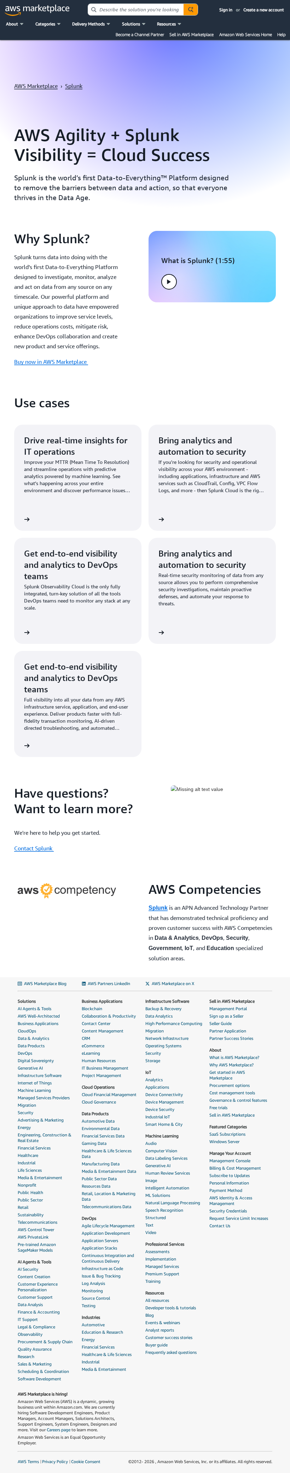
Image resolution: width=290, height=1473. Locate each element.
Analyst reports (159, 1330)
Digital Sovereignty (36, 1060)
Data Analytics (159, 1016)
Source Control (96, 1298)
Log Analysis (93, 1283)
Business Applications (38, 1023)
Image (151, 1180)
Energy (24, 1127)
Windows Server (224, 1141)
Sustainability (31, 1214)
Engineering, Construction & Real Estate (44, 1137)
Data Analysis (30, 1304)
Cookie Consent (85, 1461)
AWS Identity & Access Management (230, 1200)
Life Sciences (30, 1170)
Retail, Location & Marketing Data (108, 1196)
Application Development (106, 1233)
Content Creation (34, 1276)
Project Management (101, 1075)
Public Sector (30, 1200)
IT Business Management (105, 1068)
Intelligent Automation (167, 1187)
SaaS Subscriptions (227, 1134)
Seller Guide (220, 1023)
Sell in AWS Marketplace (191, 34)
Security (25, 1112)
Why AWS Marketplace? (231, 1064)
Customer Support (35, 1297)
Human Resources (99, 1060)
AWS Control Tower (36, 1229)
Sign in (225, 9)
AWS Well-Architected (39, 1016)
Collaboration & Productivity (109, 1016)
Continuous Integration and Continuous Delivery (108, 1258)
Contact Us (219, 1225)
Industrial (26, 1162)
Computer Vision (161, 1150)
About (215, 1050)
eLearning (91, 1053)
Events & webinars (162, 1322)
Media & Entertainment (40, 1177)
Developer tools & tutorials (170, 1307)
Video (150, 1232)
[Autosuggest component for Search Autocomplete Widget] (191, 9)
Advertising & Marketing (41, 1120)
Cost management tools (232, 1092)
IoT (148, 1072)
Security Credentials (228, 1210)
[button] (15, 24)
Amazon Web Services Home (245, 34)
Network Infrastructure (166, 1038)
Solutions (27, 1001)
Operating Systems (163, 1045)
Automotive (93, 1324)
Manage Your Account (230, 1153)
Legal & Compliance (36, 1326)
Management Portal (228, 1008)
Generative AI (30, 1068)
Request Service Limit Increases (238, 1218)
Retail (23, 1207)
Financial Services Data (103, 1136)
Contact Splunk (34, 848)
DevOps (25, 1053)
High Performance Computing (173, 1023)
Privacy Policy (55, 1461)
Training (153, 1281)
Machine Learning (34, 1090)
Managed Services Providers (44, 1097)
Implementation (160, 1259)
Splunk (73, 85)
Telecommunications (37, 1222)
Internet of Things (35, 1082)
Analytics (154, 1079)
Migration (27, 1105)
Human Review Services (167, 1173)
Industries (91, 1317)
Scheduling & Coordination (43, 1371)
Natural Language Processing (172, 1202)
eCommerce (93, 1045)
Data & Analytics (33, 1038)
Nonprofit (27, 1185)
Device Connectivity (164, 1094)
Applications (157, 1087)
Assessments (157, 1251)
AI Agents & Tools (34, 1008)
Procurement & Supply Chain (45, 1341)
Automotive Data (98, 1121)
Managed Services (162, 1266)
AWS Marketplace (36, 85)
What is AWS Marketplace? (234, 1057)
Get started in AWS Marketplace (227, 1075)
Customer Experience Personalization (38, 1286)
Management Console (229, 1160)
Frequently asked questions (171, 1352)
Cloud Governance (99, 1102)
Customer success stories (168, 1337)
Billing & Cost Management (235, 1168)
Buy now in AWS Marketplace (51, 361)
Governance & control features (238, 1100)
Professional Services (164, 1244)
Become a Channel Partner (140, 34)
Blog (149, 1315)
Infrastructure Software (40, 1075)
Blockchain (92, 1008)
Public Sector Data (99, 1178)
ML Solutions (157, 1195)
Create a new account (263, 9)
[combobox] (136, 9)
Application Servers (100, 1240)
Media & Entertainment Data (109, 1171)
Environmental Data (101, 1128)
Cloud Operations (98, 1087)
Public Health (30, 1192)
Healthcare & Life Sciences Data (107, 1153)
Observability (30, 1334)
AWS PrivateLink (33, 1237)
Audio (151, 1143)
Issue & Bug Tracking (101, 1276)
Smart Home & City (163, 1124)
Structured (155, 1217)
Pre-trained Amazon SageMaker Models (37, 1247)
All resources (157, 1300)
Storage (152, 1060)
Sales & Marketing (35, 1364)
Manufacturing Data (101, 1163)
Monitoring (92, 1290)
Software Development (39, 1378)
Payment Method (225, 1190)
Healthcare (28, 1155)
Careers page (58, 1429)
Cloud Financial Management (109, 1094)
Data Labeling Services (166, 1158)
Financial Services (34, 1148)
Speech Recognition (164, 1210)
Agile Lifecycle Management (108, 1225)
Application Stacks (99, 1248)
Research (26, 1356)
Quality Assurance (35, 1349)
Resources (154, 1293)
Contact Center (96, 1023)
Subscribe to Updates (229, 1175)
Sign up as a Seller (226, 1016)
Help (281, 34)
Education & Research (102, 1332)
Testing (88, 1305)
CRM (86, 1038)
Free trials (218, 1107)
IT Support (28, 1319)
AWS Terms (28, 1461)
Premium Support (162, 1273)
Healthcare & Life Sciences (107, 1354)
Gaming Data (94, 1143)
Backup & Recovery (163, 1008)
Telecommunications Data (106, 1206)
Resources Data (96, 1186)
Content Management (102, 1031)
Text (149, 1225)
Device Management (164, 1102)
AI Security (28, 1269)
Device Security (159, 1109)
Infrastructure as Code (102, 1268)
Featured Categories (228, 1126)
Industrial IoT (157, 1116)
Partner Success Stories (231, 1038)
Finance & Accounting (39, 1312)
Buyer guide (156, 1344)
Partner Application (227, 1031)
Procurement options (229, 1085)
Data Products (31, 1045)
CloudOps (27, 1031)
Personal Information (229, 1183)
